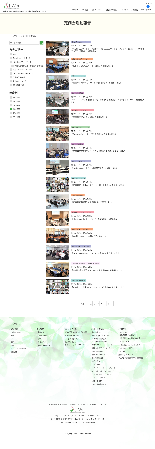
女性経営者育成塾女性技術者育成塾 (100, 340)
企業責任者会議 (19, 77)
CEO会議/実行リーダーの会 (23, 73)
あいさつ (14, 335)
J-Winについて (16, 332)
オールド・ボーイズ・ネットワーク (105, 371)
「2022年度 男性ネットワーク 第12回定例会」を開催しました (96, 83)
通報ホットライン (125, 354)
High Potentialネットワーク (23, 69)
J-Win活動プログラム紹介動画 (76, 332)
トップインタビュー (99, 377)
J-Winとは (74, 10)
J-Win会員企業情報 (99, 384)
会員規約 (41, 342)
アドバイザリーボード (18, 348)
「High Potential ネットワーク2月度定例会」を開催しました (96, 219)
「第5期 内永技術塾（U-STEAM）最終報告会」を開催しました (96, 270)
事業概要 (84, 10)
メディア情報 (97, 381)
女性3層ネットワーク (72, 335)
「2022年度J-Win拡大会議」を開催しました (89, 117)
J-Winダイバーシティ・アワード (104, 368)
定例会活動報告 (111, 10)
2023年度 (16, 109)
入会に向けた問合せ (126, 348)
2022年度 (16, 113)
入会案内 (135, 10)
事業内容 (41, 332)
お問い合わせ (146, 10)
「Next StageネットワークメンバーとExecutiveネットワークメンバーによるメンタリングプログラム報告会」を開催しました (107, 49)
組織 (12, 345)
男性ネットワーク (19, 81)
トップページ (14, 323)
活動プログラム (96, 10)
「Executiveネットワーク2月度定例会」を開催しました (93, 134)
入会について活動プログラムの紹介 (127, 333)
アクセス (14, 355)
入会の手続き (124, 341)
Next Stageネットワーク (22, 62)
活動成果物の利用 (44, 345)
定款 (39, 339)
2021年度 (16, 116)
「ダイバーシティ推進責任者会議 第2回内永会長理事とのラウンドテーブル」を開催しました (108, 101)
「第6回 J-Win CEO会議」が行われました (88, 236)
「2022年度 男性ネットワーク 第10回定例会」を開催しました (97, 287)
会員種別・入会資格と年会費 (129, 338)
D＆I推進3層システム (72, 339)
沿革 (12, 339)
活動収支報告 (42, 335)
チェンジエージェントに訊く (102, 374)
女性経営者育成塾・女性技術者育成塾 (29, 65)
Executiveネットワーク (22, 58)
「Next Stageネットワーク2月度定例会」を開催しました (94, 168)
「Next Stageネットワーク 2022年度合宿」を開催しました (95, 253)
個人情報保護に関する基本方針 (131, 357)
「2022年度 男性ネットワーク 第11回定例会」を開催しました (97, 185)
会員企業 (14, 352)
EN (151, 3)
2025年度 (16, 101)
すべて (15, 54)
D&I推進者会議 (18, 85)
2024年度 (16, 105)
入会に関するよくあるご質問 (129, 345)
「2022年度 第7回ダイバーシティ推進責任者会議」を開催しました (98, 151)
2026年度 (16, 97)
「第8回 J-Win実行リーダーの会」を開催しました (92, 65)
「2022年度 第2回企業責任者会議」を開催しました (92, 202)
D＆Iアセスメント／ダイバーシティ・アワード (74, 343)
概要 (12, 342)
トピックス (124, 10)
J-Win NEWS (96, 364)
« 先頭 (81, 303)
